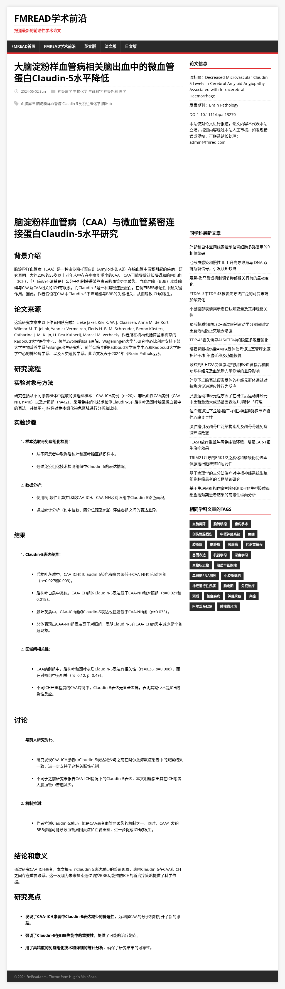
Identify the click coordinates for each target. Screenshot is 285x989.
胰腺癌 (233, 544)
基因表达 (199, 555)
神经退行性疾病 (204, 586)
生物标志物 (200, 565)
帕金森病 (213, 596)
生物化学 (80, 91)
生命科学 (95, 91)
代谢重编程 (254, 544)
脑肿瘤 (215, 544)
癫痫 (251, 534)
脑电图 (228, 586)
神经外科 (111, 91)
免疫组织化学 (89, 103)
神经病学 (65, 91)
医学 (122, 91)
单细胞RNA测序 (204, 575)
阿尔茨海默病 (202, 606)
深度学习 (241, 555)
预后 (195, 596)
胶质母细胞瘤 (227, 565)
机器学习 (220, 555)
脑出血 (106, 103)
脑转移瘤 (220, 524)
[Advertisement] (142, 165)
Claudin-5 (70, 103)
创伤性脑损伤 (202, 534)
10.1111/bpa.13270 (218, 114)
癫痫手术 (241, 524)
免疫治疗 (248, 586)
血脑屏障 (28, 103)
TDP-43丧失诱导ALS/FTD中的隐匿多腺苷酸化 (229, 339)
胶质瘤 (197, 544)
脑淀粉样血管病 (49, 103)
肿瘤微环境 (228, 606)
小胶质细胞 (232, 575)
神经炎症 (234, 596)
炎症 (252, 596)
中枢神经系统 (230, 534)
